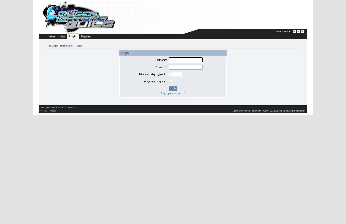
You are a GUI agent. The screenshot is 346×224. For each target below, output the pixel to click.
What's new (282, 31)
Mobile (53, 110)
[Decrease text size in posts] (298, 31)
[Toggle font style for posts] (302, 31)
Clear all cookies (241, 110)
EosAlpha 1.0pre (49, 107)
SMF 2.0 (72, 107)
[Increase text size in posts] (294, 31)
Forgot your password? (173, 93)
